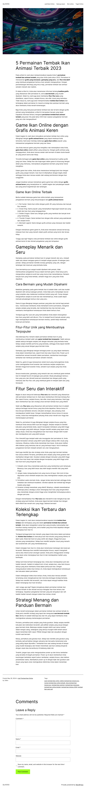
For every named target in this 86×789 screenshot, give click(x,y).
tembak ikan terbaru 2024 (69, 687)
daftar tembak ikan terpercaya (69, 681)
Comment (20, 719)
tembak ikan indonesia (72, 685)
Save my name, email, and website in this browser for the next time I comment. (41, 765)
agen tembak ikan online (51, 681)
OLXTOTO (6, 4)
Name (18, 739)
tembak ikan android (58, 685)
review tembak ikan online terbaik (54, 683)
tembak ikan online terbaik (52, 687)
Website (18, 756)
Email (18, 747)
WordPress (79, 785)
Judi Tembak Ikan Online (25, 678)
